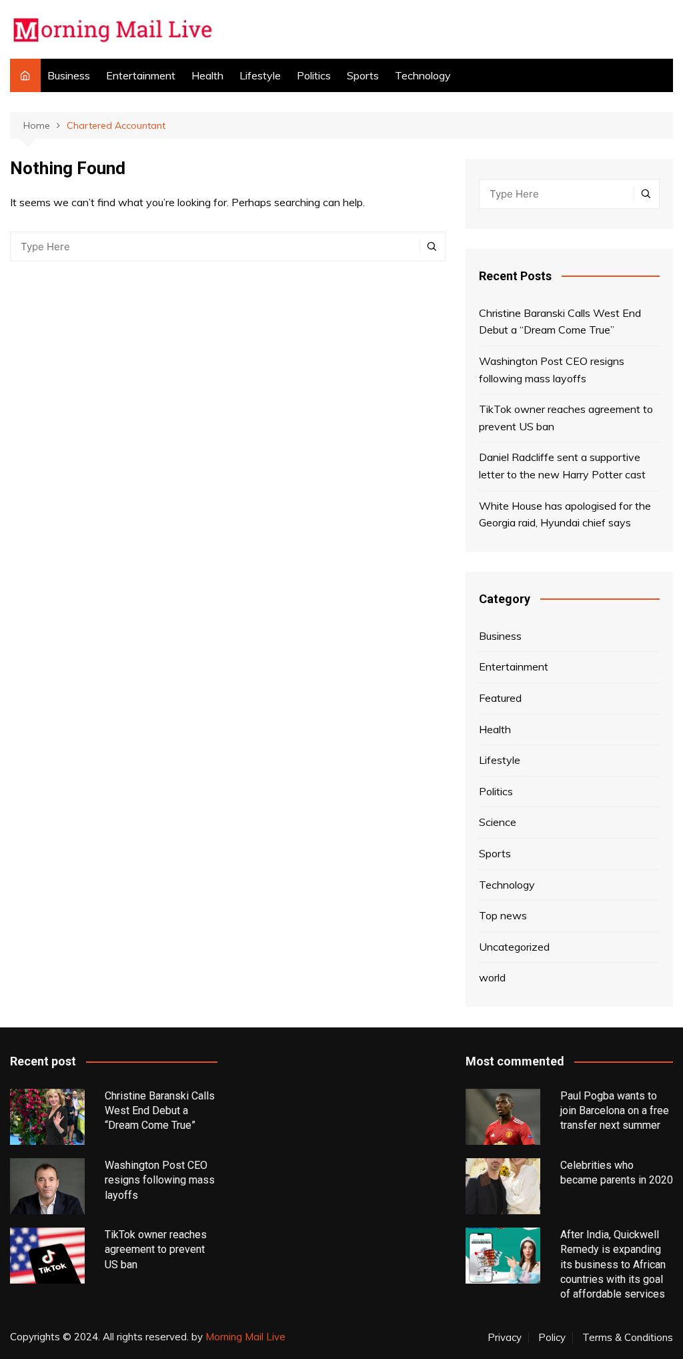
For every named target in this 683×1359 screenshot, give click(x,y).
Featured (500, 698)
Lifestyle (260, 75)
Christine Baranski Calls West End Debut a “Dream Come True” (560, 321)
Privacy (505, 1337)
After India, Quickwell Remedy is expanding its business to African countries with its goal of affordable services (613, 1264)
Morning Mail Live (245, 1336)
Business (68, 75)
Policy (552, 1337)
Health (207, 75)
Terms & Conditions (627, 1337)
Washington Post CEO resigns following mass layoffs (551, 369)
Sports (363, 75)
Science (497, 822)
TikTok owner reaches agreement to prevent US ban (566, 417)
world (492, 977)
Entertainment (140, 75)
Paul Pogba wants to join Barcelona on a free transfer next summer (614, 1110)
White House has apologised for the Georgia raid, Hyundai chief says (565, 514)
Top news (503, 915)
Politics (314, 75)
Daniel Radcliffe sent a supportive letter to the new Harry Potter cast (562, 465)
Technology (423, 75)
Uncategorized (514, 946)
